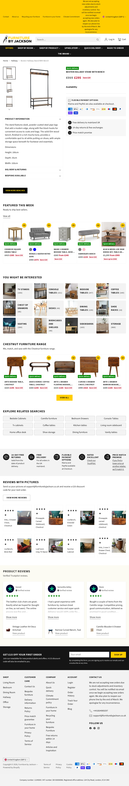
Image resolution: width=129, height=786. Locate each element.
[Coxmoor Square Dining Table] (15, 234)
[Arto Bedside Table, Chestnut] (15, 367)
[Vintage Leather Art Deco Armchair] (8, 630)
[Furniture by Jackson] (17, 39)
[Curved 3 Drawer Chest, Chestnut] (89, 367)
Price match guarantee (30, 718)
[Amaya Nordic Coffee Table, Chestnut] (40, 367)
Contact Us (30, 686)
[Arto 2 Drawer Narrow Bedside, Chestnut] (114, 367)
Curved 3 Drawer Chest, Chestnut (86, 383)
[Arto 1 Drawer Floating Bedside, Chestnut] (64, 367)
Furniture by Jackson (27, 764)
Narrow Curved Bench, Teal (68, 630)
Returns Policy (28, 709)
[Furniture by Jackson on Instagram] (98, 729)
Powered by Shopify (11, 767)
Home (5, 60)
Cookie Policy (69, 766)
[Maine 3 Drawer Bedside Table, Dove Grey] (64, 234)
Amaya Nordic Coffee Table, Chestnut (39, 383)
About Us (50, 682)
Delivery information (30, 701)
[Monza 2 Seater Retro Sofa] (40, 234)
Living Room (9, 682)
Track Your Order (72, 702)
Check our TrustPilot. (91, 462)
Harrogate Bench (86, 254)
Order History (71, 694)
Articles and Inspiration (51, 749)
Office (5, 702)
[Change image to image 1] (9, 73)
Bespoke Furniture (50, 729)
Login (70, 682)
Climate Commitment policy (52, 699)
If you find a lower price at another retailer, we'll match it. (119, 465)
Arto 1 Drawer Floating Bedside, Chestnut (62, 385)
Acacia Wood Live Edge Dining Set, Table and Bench (113, 252)
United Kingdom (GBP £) (115, 16)
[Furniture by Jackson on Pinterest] (94, 729)
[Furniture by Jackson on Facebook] (90, 729)
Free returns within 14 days (51, 739)
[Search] (97, 39)
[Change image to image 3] (9, 101)
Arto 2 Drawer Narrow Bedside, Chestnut (111, 385)
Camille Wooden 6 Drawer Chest (108, 628)
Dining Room (9, 692)
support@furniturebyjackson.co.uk (109, 715)
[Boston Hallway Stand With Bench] (40, 89)
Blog (70, 709)
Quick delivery (49, 689)
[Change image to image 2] (9, 87)
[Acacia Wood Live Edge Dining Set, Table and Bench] (114, 234)
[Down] (9, 109)
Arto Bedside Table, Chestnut (14, 383)
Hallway (14, 60)
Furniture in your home (30, 726)
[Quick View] (24, 225)
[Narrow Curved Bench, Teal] (50, 631)
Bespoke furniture (29, 693)
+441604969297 (100, 710)
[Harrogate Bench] (89, 234)
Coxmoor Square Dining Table (13, 250)
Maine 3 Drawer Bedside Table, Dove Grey (63, 252)
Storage (6, 707)
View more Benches (15, 190)
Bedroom (7, 687)
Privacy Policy (28, 734)
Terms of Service (29, 742)
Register (71, 687)
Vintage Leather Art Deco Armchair (24, 628)
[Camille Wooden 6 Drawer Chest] (92, 630)
